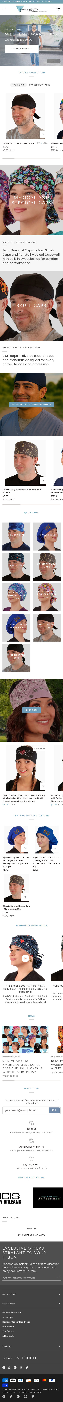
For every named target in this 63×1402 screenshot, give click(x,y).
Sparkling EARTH (14, 1389)
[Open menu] (7, 9)
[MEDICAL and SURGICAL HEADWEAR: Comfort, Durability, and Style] (31, 200)
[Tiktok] (9, 1367)
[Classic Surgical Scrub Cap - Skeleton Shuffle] (25, 463)
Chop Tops (31, 710)
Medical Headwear (12, 1312)
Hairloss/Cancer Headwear (16, 1321)
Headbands (8, 1326)
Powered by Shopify (30, 1392)
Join (54, 1110)
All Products (8, 1336)
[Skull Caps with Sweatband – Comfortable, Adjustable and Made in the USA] (31, 306)
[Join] (58, 1277)
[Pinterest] (15, 1367)
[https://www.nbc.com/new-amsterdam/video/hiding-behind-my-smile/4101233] (26, 1197)
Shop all (31, 1228)
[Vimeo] (26, 1367)
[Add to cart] (43, 134)
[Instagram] (21, 1367)
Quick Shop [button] (8, 1303)
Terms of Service (50, 1389)
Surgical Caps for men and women (31, 404)
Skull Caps (7, 1317)
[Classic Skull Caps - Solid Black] (25, 116)
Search (35, 1389)
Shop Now (21, 48)
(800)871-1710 (40, 1168)
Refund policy (10, 1392)
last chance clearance (31, 1235)
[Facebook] (3, 1367)
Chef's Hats (8, 1331)
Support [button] (7, 1346)
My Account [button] (9, 1294)
